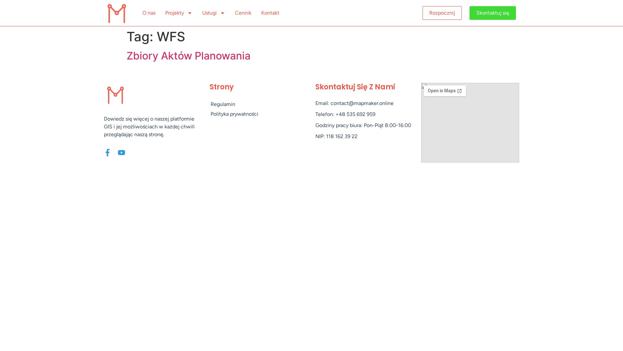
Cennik (243, 13)
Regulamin (223, 104)
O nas (148, 13)
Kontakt (270, 13)
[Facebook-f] (107, 152)
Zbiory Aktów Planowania (188, 55)
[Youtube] (121, 152)
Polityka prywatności (234, 114)
